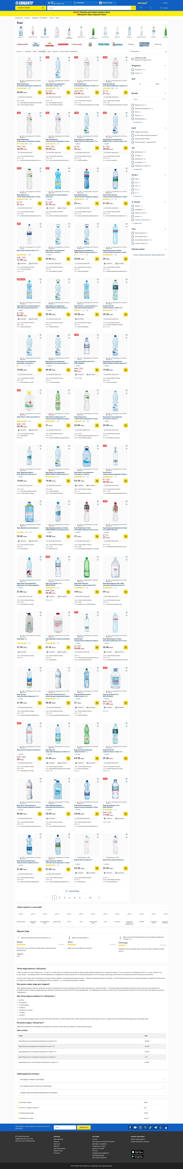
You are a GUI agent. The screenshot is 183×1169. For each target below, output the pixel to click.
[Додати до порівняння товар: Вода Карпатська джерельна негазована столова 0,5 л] (40, 338)
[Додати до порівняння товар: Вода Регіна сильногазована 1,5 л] (40, 227)
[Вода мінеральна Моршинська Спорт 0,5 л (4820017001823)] (115, 512)
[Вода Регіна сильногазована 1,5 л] (29, 234)
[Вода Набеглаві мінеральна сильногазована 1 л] (86, 734)
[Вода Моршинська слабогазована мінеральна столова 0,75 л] (86, 401)
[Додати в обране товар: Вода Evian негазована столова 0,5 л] (40, 723)
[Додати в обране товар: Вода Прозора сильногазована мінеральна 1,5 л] (40, 668)
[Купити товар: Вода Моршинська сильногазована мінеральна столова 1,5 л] (68, 148)
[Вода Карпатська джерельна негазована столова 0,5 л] (29, 345)
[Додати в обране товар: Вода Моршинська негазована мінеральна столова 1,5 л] (98, 57)
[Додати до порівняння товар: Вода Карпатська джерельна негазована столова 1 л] (126, 393)
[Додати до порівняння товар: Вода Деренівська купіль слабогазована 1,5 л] (98, 671)
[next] (165, 907)
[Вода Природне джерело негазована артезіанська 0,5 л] (29, 456)
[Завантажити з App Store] (137, 1152)
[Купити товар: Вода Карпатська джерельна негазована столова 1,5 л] (68, 92)
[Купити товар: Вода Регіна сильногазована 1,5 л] (40, 259)
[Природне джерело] (144, 44)
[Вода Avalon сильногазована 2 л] (115, 845)
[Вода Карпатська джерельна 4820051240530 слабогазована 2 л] (58, 290)
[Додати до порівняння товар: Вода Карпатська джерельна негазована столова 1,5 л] (69, 60)
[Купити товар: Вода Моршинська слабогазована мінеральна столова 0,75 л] (97, 425)
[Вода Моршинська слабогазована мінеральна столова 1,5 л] (29, 123)
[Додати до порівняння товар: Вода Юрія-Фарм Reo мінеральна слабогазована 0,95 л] (98, 560)
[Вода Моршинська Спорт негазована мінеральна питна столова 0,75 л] (86, 512)
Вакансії (56, 1146)
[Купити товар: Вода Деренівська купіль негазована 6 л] (68, 647)
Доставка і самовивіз (99, 1144)
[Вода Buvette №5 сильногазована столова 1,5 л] (115, 734)
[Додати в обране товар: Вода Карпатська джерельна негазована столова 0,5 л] (40, 335)
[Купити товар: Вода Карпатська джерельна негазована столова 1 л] (126, 425)
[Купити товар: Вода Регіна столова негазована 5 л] (40, 425)
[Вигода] (143, 3)
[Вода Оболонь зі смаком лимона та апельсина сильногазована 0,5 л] (29, 290)
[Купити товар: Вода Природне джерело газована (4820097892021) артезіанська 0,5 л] (68, 536)
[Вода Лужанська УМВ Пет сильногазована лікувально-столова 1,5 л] (58, 845)
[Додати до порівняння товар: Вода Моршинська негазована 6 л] (40, 504)
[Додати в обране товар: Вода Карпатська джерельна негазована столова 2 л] (69, 224)
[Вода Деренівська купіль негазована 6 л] (58, 623)
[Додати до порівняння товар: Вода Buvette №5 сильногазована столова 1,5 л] (126, 726)
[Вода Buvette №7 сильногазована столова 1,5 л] (115, 290)
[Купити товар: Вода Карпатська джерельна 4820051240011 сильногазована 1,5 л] (126, 148)
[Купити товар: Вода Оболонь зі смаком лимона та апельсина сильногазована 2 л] (97, 314)
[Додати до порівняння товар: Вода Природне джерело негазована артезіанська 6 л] (69, 782)
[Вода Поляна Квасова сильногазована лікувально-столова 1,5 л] (115, 179)
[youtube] (135, 1127)
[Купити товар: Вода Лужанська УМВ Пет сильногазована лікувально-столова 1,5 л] (68, 869)
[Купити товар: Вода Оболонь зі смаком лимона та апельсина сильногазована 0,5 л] (40, 314)
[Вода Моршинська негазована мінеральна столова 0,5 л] (115, 68)
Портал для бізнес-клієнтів (140, 1141)
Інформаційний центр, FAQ (24, 1138)
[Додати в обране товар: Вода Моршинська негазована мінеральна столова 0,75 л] (40, 57)
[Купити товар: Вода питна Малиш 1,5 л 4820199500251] (68, 592)
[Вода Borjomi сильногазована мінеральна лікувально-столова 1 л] (86, 623)
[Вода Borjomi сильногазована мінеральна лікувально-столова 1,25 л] (115, 456)
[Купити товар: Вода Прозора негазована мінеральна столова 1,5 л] (68, 758)
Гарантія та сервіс (98, 1148)
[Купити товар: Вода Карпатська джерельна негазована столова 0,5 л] (40, 370)
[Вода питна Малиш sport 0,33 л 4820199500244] (86, 345)
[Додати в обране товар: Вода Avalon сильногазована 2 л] (126, 834)
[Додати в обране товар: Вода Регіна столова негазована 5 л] (40, 390)
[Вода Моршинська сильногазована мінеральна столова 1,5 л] (58, 123)
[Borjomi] (103, 44)
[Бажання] (151, 7)
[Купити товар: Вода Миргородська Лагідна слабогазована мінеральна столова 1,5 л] (126, 259)
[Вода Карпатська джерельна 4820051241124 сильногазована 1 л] (58, 345)
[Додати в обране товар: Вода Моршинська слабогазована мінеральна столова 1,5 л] (40, 113)
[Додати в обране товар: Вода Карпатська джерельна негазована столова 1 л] (126, 390)
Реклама (57, 1153)
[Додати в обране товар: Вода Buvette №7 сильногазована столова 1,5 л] (126, 279)
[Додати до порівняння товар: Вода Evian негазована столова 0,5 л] (40, 726)
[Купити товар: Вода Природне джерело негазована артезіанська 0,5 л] (40, 481)
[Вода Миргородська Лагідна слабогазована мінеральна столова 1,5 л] (115, 234)
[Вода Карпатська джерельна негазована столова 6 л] (86, 456)
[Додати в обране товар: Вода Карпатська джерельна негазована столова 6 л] (98, 446)
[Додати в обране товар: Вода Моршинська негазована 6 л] (40, 501)
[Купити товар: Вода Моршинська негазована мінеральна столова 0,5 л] (126, 92)
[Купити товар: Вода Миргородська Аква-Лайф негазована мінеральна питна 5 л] (126, 592)
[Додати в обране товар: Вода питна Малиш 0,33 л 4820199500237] (126, 779)
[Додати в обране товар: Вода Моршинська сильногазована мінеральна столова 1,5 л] (69, 113)
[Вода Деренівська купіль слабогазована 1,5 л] (86, 678)
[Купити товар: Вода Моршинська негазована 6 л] (40, 536)
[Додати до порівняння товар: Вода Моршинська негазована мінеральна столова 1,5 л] (98, 60)
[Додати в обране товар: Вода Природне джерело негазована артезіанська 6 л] (69, 779)
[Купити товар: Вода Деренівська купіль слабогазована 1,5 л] (97, 703)
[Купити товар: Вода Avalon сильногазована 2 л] (126, 868)
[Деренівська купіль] (90, 44)
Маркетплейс (58, 1150)
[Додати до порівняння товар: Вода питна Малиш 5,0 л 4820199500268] (126, 671)
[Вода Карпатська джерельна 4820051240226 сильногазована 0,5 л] (115, 345)
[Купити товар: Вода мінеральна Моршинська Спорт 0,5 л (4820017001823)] (126, 536)
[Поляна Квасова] (76, 44)
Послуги (95, 1150)
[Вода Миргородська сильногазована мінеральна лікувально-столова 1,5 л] (86, 179)
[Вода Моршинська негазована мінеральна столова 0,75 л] (29, 68)
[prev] (160, 907)
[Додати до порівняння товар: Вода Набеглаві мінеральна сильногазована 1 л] (98, 726)
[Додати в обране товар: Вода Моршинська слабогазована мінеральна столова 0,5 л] (40, 168)
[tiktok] (150, 1127)
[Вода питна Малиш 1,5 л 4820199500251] (58, 567)
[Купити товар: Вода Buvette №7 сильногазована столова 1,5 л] (126, 314)
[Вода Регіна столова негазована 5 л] (29, 401)
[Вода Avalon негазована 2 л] (86, 845)
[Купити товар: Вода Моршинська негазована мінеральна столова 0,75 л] (40, 92)
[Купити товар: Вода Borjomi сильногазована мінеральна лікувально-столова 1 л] (97, 647)
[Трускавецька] (117, 44)
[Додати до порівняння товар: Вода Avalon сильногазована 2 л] (126, 837)
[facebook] (130, 1127)
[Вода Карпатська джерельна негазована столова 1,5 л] (58, 68)
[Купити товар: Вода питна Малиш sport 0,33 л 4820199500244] (97, 370)
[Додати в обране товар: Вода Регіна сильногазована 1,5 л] (40, 224)
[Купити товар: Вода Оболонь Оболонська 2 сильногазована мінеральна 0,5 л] (40, 869)
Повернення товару (98, 1146)
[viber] (145, 1127)
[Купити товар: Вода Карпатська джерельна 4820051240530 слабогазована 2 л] (68, 314)
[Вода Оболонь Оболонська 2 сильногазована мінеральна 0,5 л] (29, 845)
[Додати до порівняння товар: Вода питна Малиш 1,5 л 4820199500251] (69, 560)
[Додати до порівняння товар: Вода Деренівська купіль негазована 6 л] (69, 615)
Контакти (57, 1144)
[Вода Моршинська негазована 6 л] (29, 512)
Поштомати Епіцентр (99, 1157)
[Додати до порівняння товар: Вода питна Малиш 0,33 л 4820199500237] (126, 782)
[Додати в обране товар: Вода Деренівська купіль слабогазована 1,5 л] (98, 668)
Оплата (94, 1139)
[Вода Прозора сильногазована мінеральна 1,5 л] (29, 678)
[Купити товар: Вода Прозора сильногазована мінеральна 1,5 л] (40, 703)
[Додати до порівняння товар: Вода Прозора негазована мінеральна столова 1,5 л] (69, 726)
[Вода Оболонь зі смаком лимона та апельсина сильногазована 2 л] (86, 290)
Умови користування (138, 1139)
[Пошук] (133, 8)
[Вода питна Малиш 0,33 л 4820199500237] (115, 789)
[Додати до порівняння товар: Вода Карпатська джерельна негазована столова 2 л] (69, 227)
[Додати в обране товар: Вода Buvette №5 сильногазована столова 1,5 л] (126, 723)
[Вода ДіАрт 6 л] (29, 623)
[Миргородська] (63, 44)
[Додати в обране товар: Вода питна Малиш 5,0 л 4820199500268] (126, 668)
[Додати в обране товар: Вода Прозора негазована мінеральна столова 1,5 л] (69, 723)
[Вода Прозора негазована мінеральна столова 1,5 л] (58, 734)
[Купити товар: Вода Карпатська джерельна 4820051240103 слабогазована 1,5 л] (97, 148)
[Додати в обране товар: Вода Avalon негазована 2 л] (98, 834)
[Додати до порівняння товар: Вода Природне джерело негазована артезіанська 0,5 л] (40, 449)
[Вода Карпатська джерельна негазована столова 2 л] (58, 234)
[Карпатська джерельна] (36, 44)
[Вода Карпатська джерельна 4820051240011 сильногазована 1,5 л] (115, 123)
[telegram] (155, 1127)
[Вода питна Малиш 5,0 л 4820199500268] (115, 678)
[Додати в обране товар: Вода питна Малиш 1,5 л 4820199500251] (69, 557)
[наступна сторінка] (99, 898)
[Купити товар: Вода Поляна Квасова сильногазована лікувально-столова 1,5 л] (126, 203)
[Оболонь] (49, 44)
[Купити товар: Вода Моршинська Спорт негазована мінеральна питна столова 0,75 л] (97, 536)
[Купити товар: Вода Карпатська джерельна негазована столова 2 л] (68, 259)
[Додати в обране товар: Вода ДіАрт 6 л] (40, 612)
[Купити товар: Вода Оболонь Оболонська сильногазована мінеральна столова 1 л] (97, 814)
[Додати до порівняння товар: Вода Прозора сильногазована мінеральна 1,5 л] (40, 671)
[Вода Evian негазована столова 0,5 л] (29, 734)
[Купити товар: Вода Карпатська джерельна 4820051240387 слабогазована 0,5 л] (68, 481)
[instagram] (140, 1127)
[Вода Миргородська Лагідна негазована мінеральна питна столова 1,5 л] (115, 623)
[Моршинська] (22, 44)
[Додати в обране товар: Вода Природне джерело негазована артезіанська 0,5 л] (40, 446)
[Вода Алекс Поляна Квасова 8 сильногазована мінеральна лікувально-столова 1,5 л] (58, 678)
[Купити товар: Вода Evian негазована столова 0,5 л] (40, 758)
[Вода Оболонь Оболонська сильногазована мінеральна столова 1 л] (86, 789)
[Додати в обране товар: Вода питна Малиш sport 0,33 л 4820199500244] (98, 335)
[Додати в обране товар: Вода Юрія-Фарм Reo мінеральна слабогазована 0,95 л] (98, 557)
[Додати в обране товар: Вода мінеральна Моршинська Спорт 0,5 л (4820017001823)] (126, 501)
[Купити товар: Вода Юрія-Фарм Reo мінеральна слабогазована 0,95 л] (97, 592)
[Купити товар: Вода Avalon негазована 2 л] (97, 868)
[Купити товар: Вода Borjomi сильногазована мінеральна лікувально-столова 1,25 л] (126, 481)
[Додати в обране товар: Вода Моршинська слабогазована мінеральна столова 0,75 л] (98, 390)
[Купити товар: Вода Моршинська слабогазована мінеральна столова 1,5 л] (40, 148)
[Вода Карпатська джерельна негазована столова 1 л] (115, 401)
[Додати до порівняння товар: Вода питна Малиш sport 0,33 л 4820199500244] (98, 338)
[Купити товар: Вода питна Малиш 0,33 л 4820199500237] (126, 814)
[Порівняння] (141, 7)
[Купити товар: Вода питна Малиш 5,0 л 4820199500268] (126, 703)
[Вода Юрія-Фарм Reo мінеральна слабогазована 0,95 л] (86, 567)
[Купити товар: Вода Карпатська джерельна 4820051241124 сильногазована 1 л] (68, 370)
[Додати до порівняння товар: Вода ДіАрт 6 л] (40, 615)
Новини (56, 1141)
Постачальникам (59, 1148)
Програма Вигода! (98, 1155)
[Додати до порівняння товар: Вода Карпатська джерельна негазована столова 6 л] (98, 449)
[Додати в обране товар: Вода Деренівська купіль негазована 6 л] (69, 612)
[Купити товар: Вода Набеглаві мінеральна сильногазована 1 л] (97, 758)
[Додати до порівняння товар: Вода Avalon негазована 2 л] (98, 837)
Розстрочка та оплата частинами (103, 1141)
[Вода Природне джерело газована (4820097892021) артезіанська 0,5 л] (58, 512)
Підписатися (84, 1127)
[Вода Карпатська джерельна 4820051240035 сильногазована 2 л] (86, 234)
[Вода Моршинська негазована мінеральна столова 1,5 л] (86, 68)
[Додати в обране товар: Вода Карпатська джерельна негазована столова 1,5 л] (69, 57)
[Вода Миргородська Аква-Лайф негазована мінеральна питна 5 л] (115, 567)
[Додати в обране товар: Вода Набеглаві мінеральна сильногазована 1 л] (98, 723)
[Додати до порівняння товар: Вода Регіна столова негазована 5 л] (40, 393)
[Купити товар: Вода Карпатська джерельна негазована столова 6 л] (97, 481)
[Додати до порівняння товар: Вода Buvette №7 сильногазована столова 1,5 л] (126, 282)
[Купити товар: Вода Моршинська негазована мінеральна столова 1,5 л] (97, 92)
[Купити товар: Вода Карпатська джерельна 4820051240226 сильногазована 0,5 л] (126, 370)
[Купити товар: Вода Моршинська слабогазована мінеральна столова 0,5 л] (40, 203)
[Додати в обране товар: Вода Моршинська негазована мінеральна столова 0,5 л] (126, 57)
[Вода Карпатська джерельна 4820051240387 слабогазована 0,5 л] (58, 456)
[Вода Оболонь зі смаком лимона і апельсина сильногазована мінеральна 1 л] (58, 179)
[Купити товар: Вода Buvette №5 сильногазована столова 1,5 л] (126, 758)
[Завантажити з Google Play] (137, 1156)
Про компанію (58, 1139)
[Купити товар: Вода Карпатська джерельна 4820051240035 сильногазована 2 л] (97, 259)
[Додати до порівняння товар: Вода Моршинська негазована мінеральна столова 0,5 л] (126, 60)
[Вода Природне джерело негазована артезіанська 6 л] (58, 789)
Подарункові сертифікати (100, 1153)
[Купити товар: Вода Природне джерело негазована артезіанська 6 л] (68, 814)
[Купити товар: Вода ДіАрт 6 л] (40, 647)
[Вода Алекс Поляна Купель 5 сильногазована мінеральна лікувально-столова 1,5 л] (29, 789)
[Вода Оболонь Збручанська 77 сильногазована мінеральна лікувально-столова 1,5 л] (58, 401)
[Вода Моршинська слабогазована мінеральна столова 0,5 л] (29, 179)
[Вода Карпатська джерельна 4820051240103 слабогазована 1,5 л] (86, 123)
